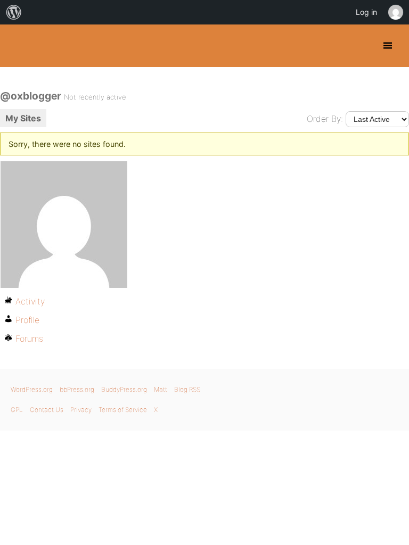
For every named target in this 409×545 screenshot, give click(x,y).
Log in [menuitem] (366, 11)
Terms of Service (123, 410)
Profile (27, 320)
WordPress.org (32, 389)
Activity (30, 301)
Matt (160, 389)
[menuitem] (14, 12)
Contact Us (46, 410)
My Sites (23, 118)
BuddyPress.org (17, 45)
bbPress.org (77, 389)
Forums (29, 338)
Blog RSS (187, 389)
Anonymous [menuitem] (395, 12)
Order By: (325, 118)
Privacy (81, 410)
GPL (17, 410)
